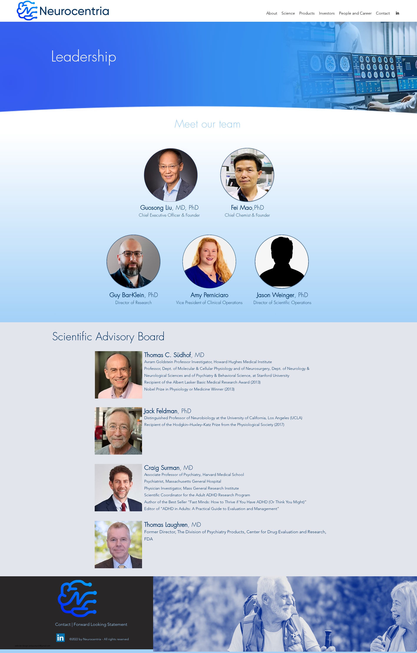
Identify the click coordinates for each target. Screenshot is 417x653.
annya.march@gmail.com (39, 645)
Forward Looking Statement (100, 624)
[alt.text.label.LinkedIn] (397, 13)
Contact (63, 624)
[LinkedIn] (60, 637)
